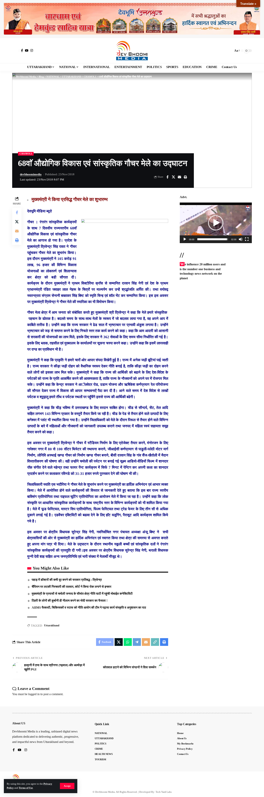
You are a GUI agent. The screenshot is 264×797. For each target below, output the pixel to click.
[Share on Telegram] (137, 642)
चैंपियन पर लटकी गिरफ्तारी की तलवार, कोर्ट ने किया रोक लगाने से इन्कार (71, 586)
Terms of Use (26, 788)
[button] (67, 786)
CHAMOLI (26, 153)
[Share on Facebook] (167, 177)
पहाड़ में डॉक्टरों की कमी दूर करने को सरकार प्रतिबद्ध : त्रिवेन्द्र (67, 579)
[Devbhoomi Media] (132, 50)
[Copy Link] (155, 642)
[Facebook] (22, 50)
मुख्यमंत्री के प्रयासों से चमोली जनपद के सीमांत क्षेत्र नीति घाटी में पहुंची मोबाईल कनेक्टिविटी (82, 593)
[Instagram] (31, 50)
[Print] (185, 177)
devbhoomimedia (31, 174)
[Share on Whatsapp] (128, 642)
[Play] (185, 239)
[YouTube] (26, 50)
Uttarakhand (51, 625)
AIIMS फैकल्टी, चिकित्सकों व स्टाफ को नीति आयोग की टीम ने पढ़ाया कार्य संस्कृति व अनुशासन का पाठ (89, 607)
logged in (34, 694)
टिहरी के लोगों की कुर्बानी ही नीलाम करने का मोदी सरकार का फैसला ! (69, 600)
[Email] (179, 177)
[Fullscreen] (247, 239)
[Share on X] (173, 177)
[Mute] (241, 239)
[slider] (212, 239)
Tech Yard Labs (164, 791)
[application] (216, 223)
